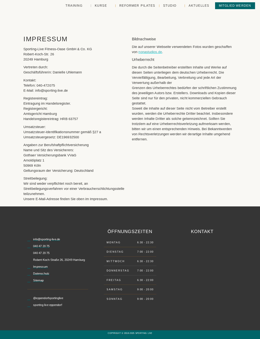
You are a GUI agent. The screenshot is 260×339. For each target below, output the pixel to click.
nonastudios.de (150, 52)
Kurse (101, 5)
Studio (169, 5)
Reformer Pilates (137, 5)
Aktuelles (199, 5)
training (73, 5)
